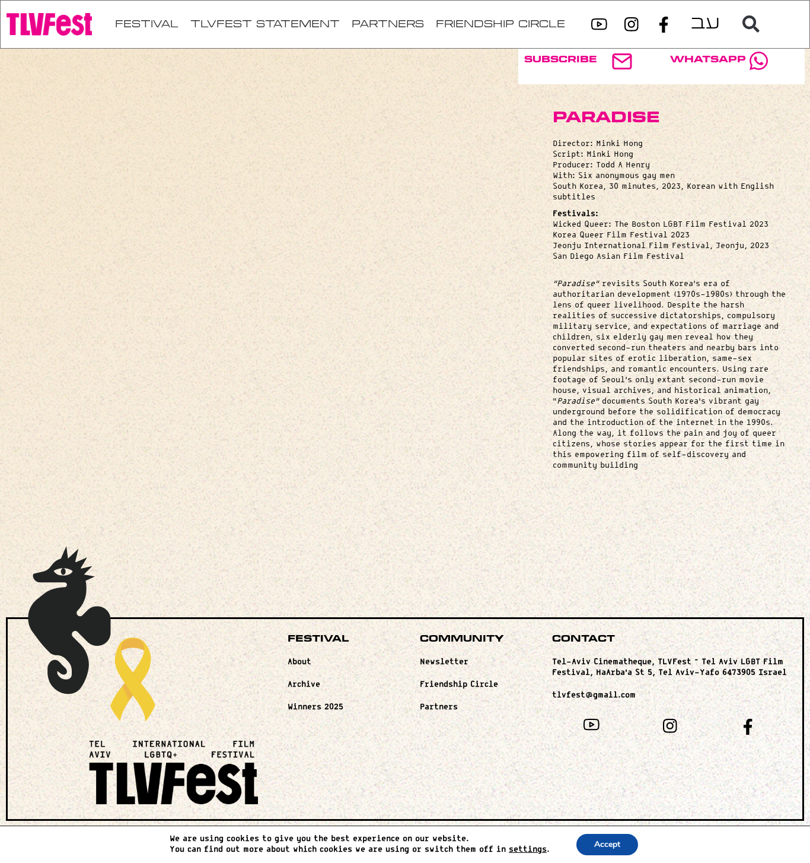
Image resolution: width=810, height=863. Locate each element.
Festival (318, 639)
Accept (607, 844)
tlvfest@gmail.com (594, 695)
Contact (583, 639)
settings (528, 850)
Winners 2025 (315, 707)
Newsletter (444, 662)
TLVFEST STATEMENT (265, 24)
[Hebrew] (705, 24)
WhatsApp (708, 59)
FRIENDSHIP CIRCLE (500, 24)
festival (146, 24)
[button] (751, 24)
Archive (304, 685)
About (299, 662)
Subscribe (560, 59)
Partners (388, 24)
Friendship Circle (459, 685)
